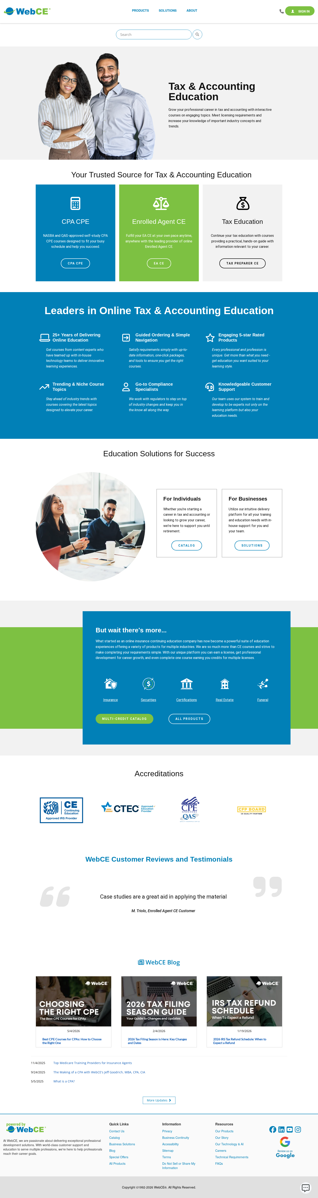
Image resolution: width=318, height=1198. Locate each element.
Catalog (186, 545)
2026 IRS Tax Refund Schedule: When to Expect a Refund (239, 1041)
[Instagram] (298, 1131)
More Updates (157, 1100)
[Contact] (281, 11)
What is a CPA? (64, 1081)
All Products (189, 719)
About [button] (191, 10)
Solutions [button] (168, 10)
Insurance (110, 700)
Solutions (252, 545)
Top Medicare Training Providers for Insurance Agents (92, 1063)
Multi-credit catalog (124, 719)
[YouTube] (290, 1131)
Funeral (262, 700)
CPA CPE (75, 263)
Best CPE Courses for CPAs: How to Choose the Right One (71, 1041)
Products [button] (140, 10)
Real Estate (225, 700)
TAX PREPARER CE (242, 263)
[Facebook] (272, 1131)
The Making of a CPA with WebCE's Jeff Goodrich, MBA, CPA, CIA (99, 1072)
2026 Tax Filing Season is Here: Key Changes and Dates (157, 1041)
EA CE (159, 263)
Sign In (303, 11)
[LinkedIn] (281, 1131)
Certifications (186, 700)
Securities (148, 700)
